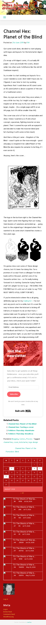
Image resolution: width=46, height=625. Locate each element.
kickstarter (23, 442)
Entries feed (7, 612)
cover (16, 442)
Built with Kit (23, 411)
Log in (5, 599)
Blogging (15, 439)
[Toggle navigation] (4, 17)
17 (6, 477)
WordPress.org (8, 616)
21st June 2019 (18, 42)
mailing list (27, 301)
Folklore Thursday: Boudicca (20, 433)
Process (29, 439)
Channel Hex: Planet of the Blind (22, 424)
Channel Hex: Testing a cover (21, 427)
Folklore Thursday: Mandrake (21, 430)
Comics (22, 439)
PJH (28, 42)
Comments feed (9, 614)
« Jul (22, 493)
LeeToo (29, 622)
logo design (33, 442)
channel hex (8, 442)
